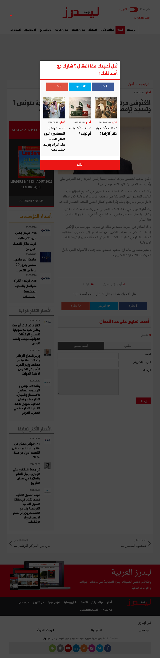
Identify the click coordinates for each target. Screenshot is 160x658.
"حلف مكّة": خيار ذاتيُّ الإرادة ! (106, 131)
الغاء (80, 164)
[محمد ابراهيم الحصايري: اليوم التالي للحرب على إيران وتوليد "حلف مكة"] (54, 108)
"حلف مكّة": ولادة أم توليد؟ (80, 131)
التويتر (78, 86)
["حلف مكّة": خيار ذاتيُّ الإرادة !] (106, 108)
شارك (102, 86)
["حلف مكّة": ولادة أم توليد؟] (80, 108)
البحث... (51, 13)
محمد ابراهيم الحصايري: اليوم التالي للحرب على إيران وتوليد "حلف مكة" (54, 139)
